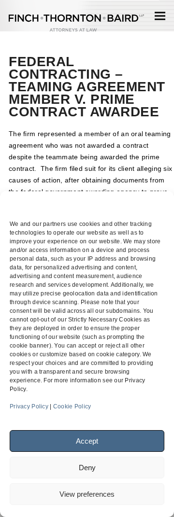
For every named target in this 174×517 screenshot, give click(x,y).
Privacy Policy (29, 406)
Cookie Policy (72, 406)
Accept (87, 441)
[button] (160, 16)
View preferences (87, 494)
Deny (87, 467)
